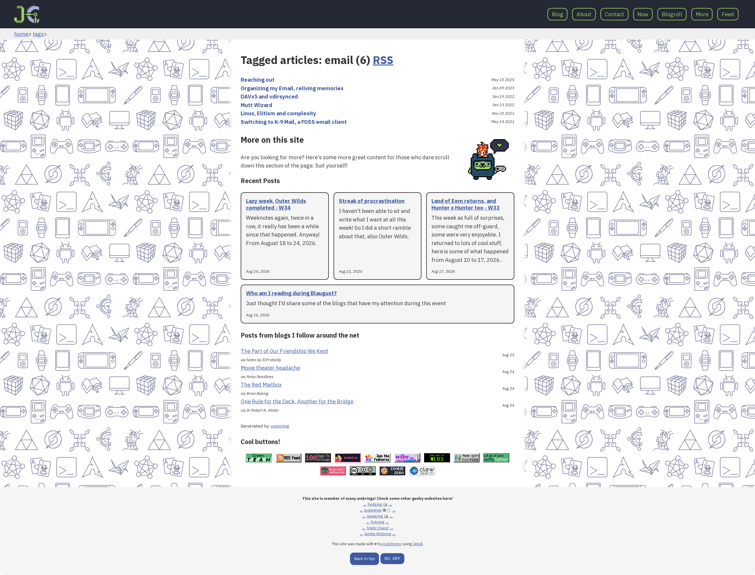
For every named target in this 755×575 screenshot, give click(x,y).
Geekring (375, 516)
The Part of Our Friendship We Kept (284, 350)
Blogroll (672, 14)
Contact (614, 14)
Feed (728, 14)
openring (279, 426)
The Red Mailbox (261, 384)
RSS (383, 60)
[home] (26, 14)
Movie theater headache (270, 367)
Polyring (377, 522)
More (702, 14)
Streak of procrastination (372, 200)
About (584, 14)
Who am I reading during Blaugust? (291, 293)
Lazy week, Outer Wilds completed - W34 (276, 204)
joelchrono (392, 543)
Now (642, 14)
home (21, 33)
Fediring (375, 504)
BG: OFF (392, 558)
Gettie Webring (377, 533)
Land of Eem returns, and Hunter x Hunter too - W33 (465, 204)
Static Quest (378, 527)
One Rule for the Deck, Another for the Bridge (297, 401)
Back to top (364, 558)
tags (38, 33)
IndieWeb (373, 510)
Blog (557, 14)
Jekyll (418, 543)
